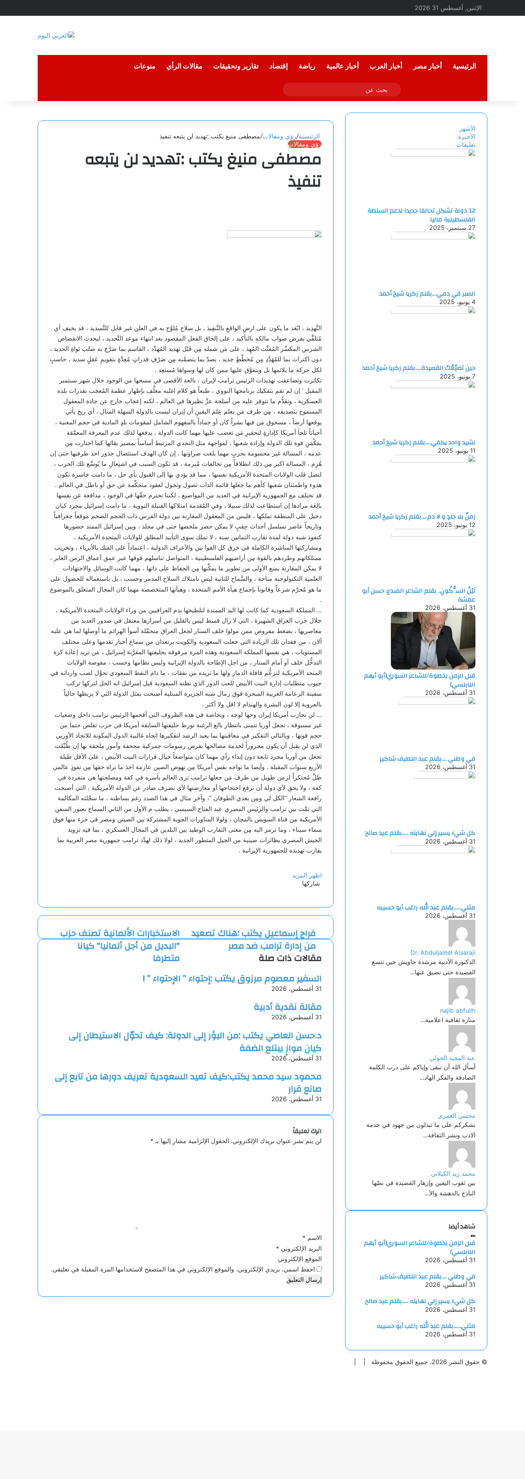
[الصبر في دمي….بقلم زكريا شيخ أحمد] (433, 237)
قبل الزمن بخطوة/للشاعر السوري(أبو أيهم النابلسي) (419, 680)
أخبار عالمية (342, 66)
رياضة (307, 66)
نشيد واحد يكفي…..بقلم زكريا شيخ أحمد (423, 442)
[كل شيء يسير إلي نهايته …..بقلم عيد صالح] (444, 776)
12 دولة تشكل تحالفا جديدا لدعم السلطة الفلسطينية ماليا (421, 215)
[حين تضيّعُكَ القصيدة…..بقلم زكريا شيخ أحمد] (433, 311)
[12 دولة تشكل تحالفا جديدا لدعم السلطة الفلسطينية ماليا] (433, 154)
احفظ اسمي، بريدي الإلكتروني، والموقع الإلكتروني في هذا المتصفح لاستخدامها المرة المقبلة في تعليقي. (183, 1269)
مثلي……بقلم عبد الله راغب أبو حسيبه (426, 907)
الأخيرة (466, 136)
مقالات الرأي (184, 66)
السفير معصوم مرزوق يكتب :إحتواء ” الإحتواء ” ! (232, 978)
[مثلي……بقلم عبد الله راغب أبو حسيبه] (433, 851)
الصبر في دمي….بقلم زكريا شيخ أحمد (427, 293)
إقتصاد (278, 66)
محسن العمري (456, 1115)
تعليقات (465, 144)
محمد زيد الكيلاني (453, 1173)
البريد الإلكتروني (299, 1248)
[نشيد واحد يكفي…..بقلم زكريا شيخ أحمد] (433, 386)
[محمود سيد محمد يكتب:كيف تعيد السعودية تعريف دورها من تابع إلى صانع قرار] (319, 1066)
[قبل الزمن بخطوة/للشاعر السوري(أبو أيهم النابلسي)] (433, 667)
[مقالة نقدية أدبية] (319, 996)
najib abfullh (457, 1010)
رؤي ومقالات (279, 136)
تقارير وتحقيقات (236, 66)
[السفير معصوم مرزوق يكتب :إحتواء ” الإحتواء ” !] (319, 968)
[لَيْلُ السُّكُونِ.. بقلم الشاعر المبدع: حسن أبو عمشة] (433, 534)
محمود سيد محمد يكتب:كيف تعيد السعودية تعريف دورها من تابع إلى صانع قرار (188, 1083)
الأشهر (467, 128)
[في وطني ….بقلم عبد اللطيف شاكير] (437, 702)
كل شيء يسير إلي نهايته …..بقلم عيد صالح (420, 833)
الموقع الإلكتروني (300, 1259)
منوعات (145, 66)
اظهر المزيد (306, 875)
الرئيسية (464, 66)
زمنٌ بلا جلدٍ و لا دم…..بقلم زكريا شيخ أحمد (422, 516)
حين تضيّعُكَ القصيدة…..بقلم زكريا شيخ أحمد (418, 368)
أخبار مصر (427, 66)
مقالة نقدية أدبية (288, 1007)
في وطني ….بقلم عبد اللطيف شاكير (427, 758)
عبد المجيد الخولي (452, 1058)
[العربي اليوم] (56, 35)
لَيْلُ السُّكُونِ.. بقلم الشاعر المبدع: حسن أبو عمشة (418, 595)
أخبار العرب (386, 66)
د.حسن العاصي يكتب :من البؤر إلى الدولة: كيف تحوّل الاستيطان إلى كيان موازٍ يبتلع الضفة (195, 1041)
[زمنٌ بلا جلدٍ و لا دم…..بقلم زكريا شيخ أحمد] (433, 460)
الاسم (312, 1237)
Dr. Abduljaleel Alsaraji (442, 952)
